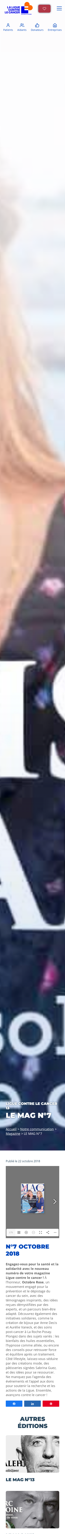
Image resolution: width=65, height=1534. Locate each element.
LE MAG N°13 (20, 1479)
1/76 (11, 1232)
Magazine (13, 1133)
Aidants (22, 30)
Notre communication (37, 1129)
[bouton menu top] (59, 9)
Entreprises (55, 30)
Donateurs (37, 30)
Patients (8, 30)
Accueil (11, 1129)
